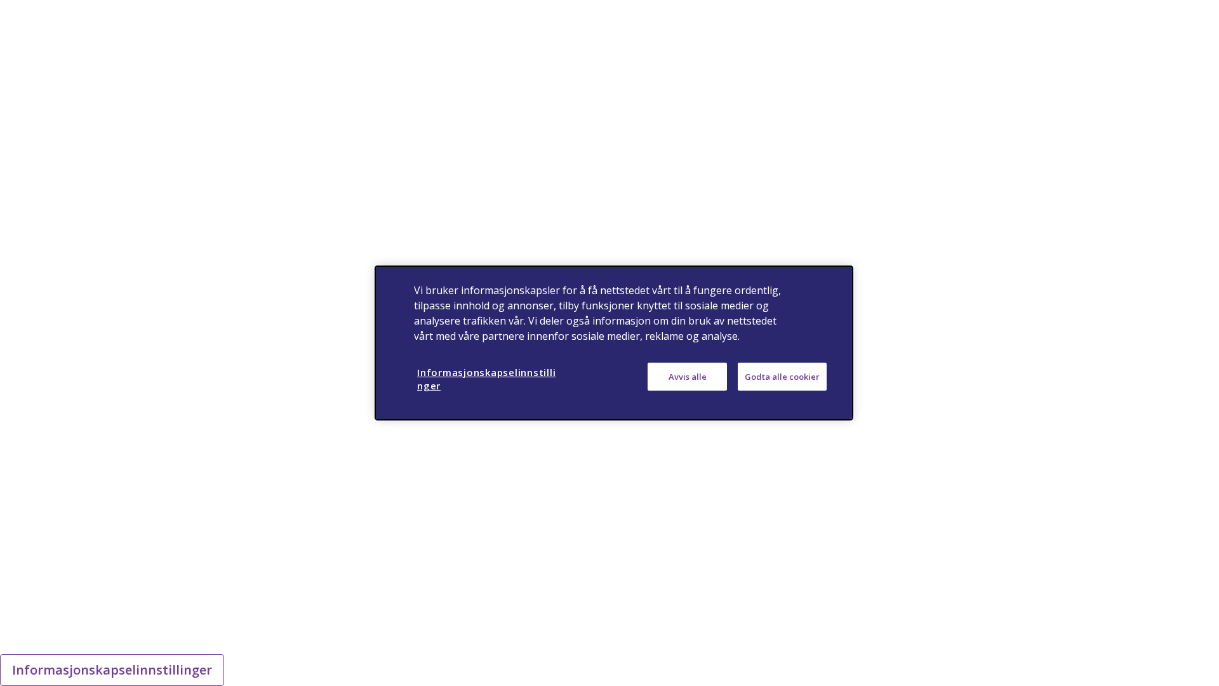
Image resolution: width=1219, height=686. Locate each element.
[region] (614, 343)
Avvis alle (688, 376)
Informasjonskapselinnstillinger (112, 669)
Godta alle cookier (782, 376)
